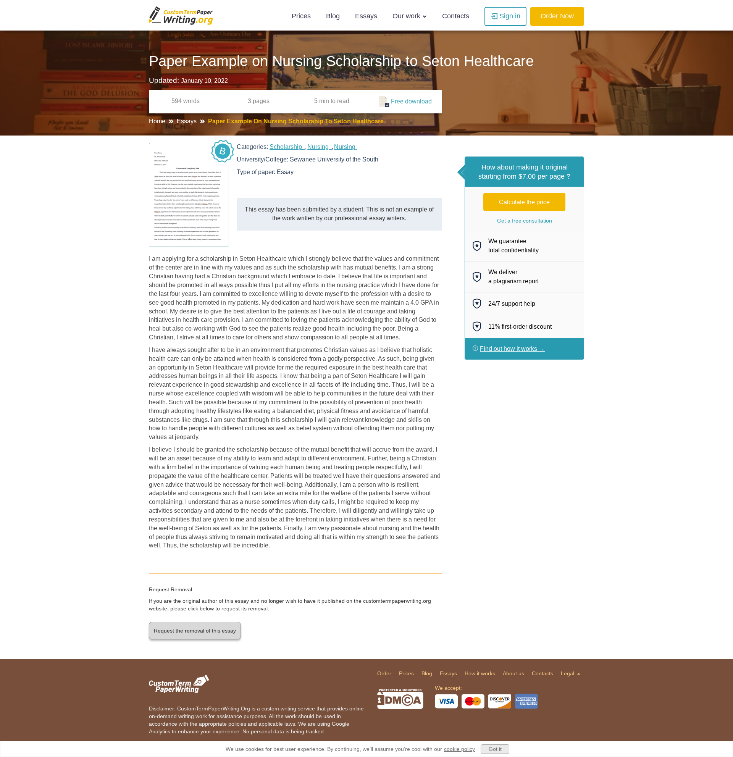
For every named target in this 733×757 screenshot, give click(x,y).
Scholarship (287, 147)
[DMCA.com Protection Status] (400, 699)
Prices (301, 16)
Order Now (557, 16)
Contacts (455, 16)
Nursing (319, 147)
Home (158, 121)
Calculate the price (524, 202)
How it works (480, 673)
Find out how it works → (512, 348)
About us (513, 673)
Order (384, 673)
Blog (333, 16)
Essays (366, 16)
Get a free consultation (524, 221)
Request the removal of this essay (195, 631)
